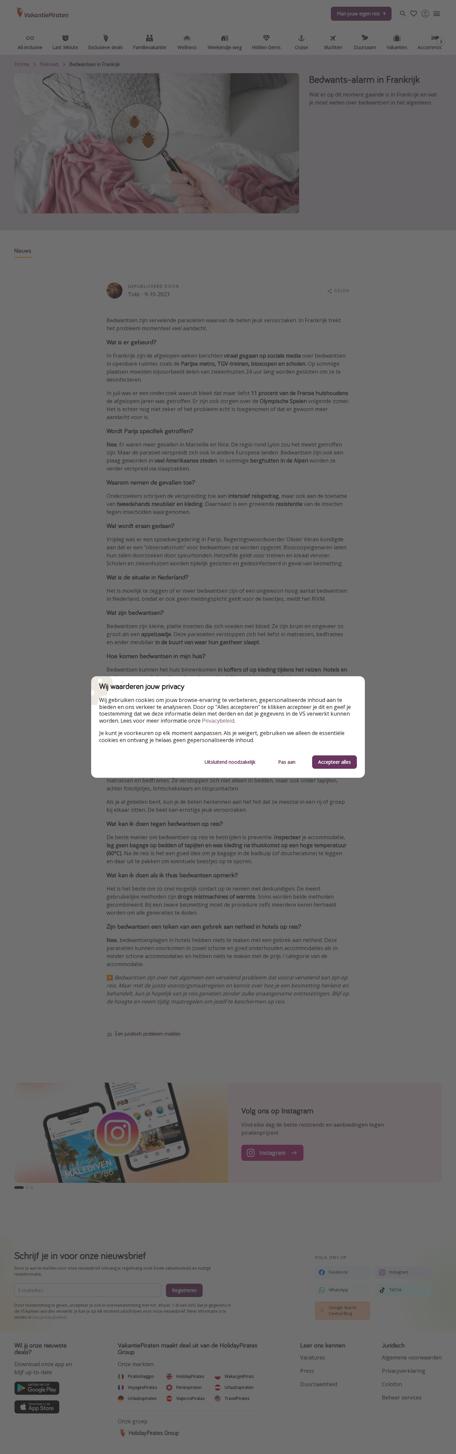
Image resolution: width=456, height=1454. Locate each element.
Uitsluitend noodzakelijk (230, 762)
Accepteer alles (334, 762)
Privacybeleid (218, 721)
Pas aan (286, 762)
